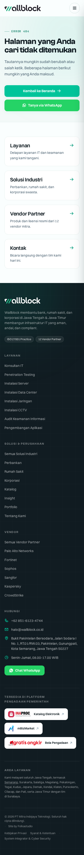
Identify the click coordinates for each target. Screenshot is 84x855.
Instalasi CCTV (15, 410)
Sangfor (10, 577)
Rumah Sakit (14, 471)
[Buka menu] (75, 8)
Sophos (10, 568)
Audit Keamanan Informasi (24, 419)
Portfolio (10, 507)
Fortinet (10, 560)
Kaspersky (12, 586)
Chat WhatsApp (27, 670)
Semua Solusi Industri (20, 454)
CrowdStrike (14, 595)
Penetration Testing (19, 374)
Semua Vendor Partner (22, 542)
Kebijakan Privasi (15, 833)
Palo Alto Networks (19, 551)
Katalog (10, 489)
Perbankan (13, 463)
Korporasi (11, 480)
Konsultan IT (13, 365)
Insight (9, 498)
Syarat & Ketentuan (42, 833)
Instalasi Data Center (20, 392)
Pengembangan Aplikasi (23, 428)
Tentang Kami (15, 516)
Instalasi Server (16, 383)
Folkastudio (25, 826)
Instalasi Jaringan (18, 401)
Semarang (11, 782)
